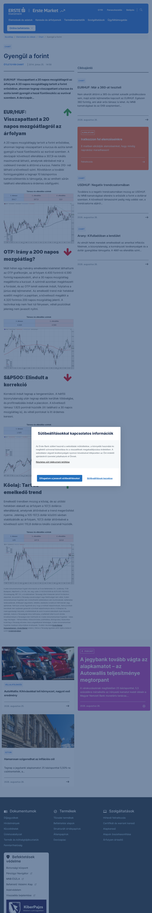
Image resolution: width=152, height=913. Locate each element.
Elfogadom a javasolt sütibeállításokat (59, 478)
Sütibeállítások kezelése (100, 478)
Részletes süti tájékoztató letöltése (53, 462)
